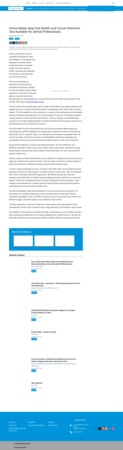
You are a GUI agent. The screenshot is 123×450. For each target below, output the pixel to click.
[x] (99, 428)
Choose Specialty (15, 8)
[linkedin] (16, 42)
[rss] (106, 428)
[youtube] (103, 428)
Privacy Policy (53, 425)
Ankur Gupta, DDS (37, 266)
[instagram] (112, 428)
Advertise (31, 422)
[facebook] (10, 42)
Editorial (51, 422)
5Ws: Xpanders (37, 383)
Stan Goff (34, 315)
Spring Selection (81, 8)
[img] (16, 3)
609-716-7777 (78, 432)
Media (34, 3)
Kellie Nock (34, 334)
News (28, 3)
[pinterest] (19, 42)
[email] (22, 42)
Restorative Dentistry (70, 8)
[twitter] (13, 42)
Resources (49, 3)
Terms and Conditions (36, 425)
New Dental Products (44, 8)
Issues (41, 3)
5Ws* (35, 8)
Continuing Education (63, 3)
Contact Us (13, 425)
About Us (12, 422)
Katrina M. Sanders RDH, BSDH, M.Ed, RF (44, 288)
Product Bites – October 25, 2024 (43, 332)
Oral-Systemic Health (57, 8)
